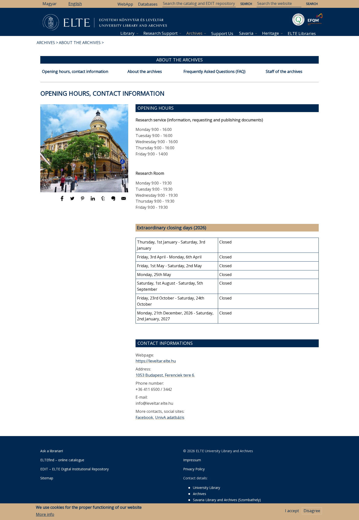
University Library (206, 487)
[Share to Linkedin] (93, 200)
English (75, 3)
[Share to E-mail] (123, 200)
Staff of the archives (284, 71)
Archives (194, 33)
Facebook (144, 417)
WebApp (125, 4)
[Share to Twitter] (73, 200)
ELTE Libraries (302, 33)
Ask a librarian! (51, 451)
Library (127, 33)
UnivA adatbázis (169, 417)
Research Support (160, 33)
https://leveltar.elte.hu (156, 361)
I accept (292, 510)
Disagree (312, 510)
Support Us (222, 33)
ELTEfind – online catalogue (62, 460)
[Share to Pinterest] (83, 200)
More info (45, 514)
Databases (148, 4)
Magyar (49, 3)
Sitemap (46, 478)
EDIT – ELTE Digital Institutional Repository (74, 469)
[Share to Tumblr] (103, 200)
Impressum (192, 460)
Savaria (246, 33)
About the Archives (80, 42)
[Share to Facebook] (62, 200)
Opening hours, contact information (75, 71)
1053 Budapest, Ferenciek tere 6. (165, 375)
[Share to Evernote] (114, 200)
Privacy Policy (194, 469)
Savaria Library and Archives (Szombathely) (227, 499)
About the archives (144, 71)
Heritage (270, 33)
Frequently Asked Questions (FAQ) (214, 71)
